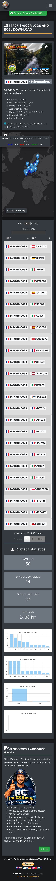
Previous (18, 539)
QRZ (8, 238)
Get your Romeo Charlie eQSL (28, 13)
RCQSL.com (22, 876)
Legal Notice (34, 876)
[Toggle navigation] (50, 5)
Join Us (44, 849)
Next (40, 539)
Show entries (28, 223)
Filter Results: (28, 229)
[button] (31, 170)
